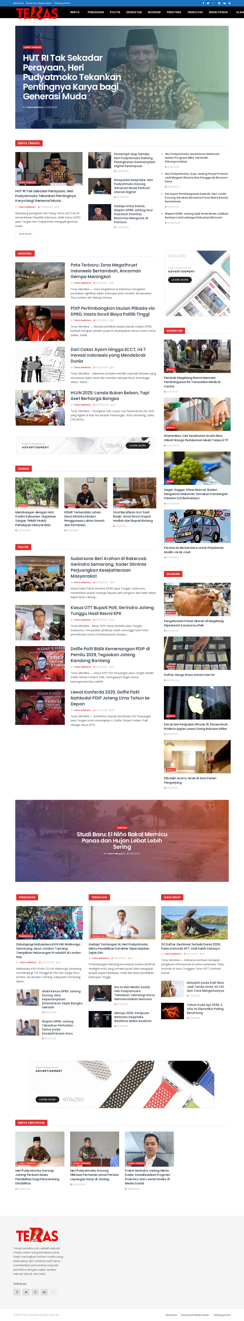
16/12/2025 (50, 1038)
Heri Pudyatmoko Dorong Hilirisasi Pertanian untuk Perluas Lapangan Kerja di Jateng (94, 1174)
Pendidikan (96, 12)
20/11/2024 (172, 391)
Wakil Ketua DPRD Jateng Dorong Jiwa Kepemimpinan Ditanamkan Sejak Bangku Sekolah (62, 999)
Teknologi (195, 12)
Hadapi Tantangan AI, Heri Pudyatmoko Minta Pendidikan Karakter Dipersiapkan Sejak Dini (119, 948)
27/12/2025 (101, 666)
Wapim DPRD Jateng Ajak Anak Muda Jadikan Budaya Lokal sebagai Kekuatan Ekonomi (196, 215)
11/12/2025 (120, 526)
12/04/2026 (101, 582)
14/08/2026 (133, 1188)
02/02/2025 (172, 445)
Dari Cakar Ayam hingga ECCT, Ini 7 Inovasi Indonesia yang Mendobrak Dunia (108, 355)
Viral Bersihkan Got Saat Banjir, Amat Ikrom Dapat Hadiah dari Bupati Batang (133, 516)
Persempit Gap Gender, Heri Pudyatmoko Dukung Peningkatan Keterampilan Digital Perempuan (134, 160)
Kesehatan (134, 12)
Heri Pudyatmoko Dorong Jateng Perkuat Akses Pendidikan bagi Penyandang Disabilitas (37, 1177)
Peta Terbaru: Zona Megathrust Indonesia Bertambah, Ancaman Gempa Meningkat (106, 271)
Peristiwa (174, 12)
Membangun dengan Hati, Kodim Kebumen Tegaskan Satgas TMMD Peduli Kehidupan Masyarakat (35, 518)
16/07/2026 (119, 958)
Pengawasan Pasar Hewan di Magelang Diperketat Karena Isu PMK (194, 623)
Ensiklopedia (218, 12)
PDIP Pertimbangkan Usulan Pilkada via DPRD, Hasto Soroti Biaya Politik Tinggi (113, 311)
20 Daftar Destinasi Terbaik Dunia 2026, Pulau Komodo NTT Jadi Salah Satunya (191, 946)
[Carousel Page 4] (224, 81)
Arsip (170, 481)
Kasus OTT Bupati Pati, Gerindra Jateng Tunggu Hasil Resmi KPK (112, 611)
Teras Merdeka (34, 107)
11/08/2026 (173, 166)
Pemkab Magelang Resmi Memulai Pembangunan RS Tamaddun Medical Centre (192, 382)
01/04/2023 (172, 557)
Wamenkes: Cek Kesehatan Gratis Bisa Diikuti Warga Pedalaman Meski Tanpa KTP (196, 438)
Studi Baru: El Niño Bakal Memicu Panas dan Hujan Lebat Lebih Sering (122, 840)
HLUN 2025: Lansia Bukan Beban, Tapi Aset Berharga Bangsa (110, 396)
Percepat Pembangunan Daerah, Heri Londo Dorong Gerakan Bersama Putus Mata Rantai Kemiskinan (196, 197)
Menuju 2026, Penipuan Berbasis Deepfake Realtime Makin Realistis (133, 1017)
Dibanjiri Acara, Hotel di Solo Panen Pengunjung (190, 780)
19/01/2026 (101, 619)
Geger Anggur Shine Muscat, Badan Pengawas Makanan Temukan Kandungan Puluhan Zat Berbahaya (196, 494)
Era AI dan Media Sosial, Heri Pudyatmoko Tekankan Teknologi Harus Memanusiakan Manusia (134, 993)
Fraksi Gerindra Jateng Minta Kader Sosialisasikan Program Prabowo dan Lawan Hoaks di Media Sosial (147, 1177)
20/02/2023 (172, 680)
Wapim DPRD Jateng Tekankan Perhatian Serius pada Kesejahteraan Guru (57, 1027)
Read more (25, 233)
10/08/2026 (173, 222)
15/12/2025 (72, 530)
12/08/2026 (46, 206)
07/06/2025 (102, 404)
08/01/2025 (172, 630)
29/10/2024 (172, 503)
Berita (74, 12)
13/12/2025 (101, 282)
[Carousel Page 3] (224, 77)
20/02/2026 (24, 530)
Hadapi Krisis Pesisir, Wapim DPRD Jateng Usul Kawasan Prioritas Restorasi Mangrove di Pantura (133, 214)
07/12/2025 (101, 320)
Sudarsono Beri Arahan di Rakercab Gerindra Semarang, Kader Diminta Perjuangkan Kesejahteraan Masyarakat (108, 567)
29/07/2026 (47, 962)
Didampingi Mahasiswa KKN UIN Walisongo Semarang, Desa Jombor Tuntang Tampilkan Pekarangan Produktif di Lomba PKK (48, 950)
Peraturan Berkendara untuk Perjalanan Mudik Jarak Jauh (194, 550)
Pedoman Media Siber (38, 3)
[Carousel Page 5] (224, 86)
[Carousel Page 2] (224, 73)
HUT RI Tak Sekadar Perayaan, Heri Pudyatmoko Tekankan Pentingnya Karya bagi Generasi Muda (72, 77)
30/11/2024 (172, 734)
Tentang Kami (62, 3)
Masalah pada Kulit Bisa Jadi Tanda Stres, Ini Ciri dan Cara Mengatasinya (205, 987)
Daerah (22, 504)
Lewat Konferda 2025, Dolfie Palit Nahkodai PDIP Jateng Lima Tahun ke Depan (110, 698)
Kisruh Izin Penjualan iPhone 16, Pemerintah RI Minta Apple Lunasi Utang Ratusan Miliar (196, 726)
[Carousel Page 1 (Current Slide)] (224, 69)
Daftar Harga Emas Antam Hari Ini (189, 675)
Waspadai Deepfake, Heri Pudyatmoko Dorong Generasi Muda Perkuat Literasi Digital (133, 186)
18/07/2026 (50, 1012)
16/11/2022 (171, 787)
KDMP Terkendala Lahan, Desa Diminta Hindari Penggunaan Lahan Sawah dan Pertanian (84, 518)
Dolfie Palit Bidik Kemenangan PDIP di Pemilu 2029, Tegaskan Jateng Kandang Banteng (110, 655)
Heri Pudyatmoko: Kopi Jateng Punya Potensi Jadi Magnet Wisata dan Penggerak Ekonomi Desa (196, 177)
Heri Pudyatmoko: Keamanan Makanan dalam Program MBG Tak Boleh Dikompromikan (192, 157)
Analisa (122, 827)
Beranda (18, 3)
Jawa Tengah (32, 47)
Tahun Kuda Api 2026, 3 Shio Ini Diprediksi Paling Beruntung (205, 1009)
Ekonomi (154, 12)
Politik (115, 12)
